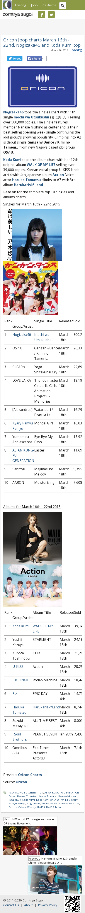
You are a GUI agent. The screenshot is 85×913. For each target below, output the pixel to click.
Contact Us (11, 905)
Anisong (20, 5)
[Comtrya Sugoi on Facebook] (41, 14)
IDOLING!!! (20, 680)
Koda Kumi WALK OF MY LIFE (53, 799)
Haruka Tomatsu (26, 180)
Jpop (34, 5)
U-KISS (17, 666)
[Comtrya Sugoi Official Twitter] (51, 14)
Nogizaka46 (13, 112)
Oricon (13, 807)
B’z (14, 693)
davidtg (76, 50)
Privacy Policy (47, 905)
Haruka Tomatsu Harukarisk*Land (57, 796)
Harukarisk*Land (46, 707)
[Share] (29, 58)
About (28, 905)
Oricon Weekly (27, 807)
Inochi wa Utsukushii (31, 117)
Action (58, 175)
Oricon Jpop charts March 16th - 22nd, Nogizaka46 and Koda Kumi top (42, 42)
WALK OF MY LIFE (41, 164)
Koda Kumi (12, 159)
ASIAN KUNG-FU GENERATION (26, 792)
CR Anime (49, 5)
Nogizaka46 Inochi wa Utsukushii (60, 803)
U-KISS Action (54, 807)
